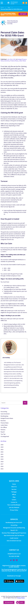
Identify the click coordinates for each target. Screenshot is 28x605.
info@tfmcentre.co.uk (14, 554)
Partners (3, 430)
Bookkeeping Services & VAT (14, 522)
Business (7, 61)
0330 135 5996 (15, 556)
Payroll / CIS (14, 530)
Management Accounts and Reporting (14, 528)
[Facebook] (14, 560)
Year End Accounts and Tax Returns (14, 535)
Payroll (3, 432)
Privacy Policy (14, 510)
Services (14, 489)
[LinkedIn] (16, 560)
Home (2, 7)
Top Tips (3, 434)
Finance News (14, 61)
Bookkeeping (4, 416)
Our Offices (4, 427)
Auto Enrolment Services (14, 541)
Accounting (4, 412)
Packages (14, 492)
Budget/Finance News (7, 418)
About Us (14, 487)
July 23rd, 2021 (11, 59)
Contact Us (14, 502)
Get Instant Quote (9, 602)
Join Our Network (14, 507)
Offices (14, 494)
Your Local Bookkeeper (14, 505)
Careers (14, 500)
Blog (9, 7)
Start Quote (23, 14)
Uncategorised (5, 436)
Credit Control (14, 538)
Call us (21, 602)
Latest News (22, 61)
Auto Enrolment (5, 414)
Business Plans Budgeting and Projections (14, 533)
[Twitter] (11, 560)
